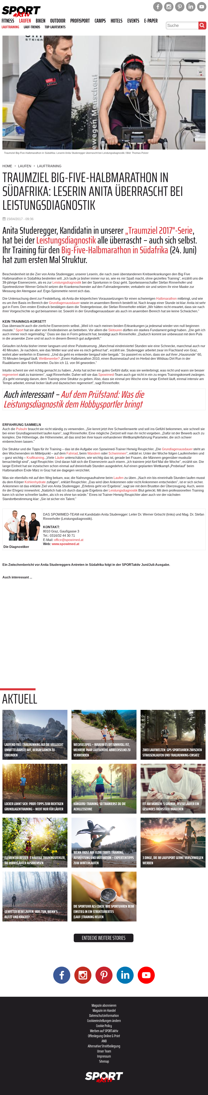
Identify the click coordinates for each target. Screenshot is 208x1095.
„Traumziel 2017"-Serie (159, 230)
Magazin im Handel (104, 1010)
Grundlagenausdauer (64, 303)
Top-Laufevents (55, 27)
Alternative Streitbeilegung (104, 1046)
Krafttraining (35, 457)
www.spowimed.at (65, 544)
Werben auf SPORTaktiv (104, 1030)
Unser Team (104, 1051)
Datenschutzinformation (104, 1015)
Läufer (59, 457)
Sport (19, 330)
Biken (40, 20)
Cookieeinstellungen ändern (104, 1020)
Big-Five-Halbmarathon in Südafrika (114, 250)
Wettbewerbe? (49, 358)
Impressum (104, 1056)
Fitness (8, 20)
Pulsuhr (21, 429)
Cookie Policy (104, 1025)
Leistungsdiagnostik (66, 240)
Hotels (116, 20)
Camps (100, 20)
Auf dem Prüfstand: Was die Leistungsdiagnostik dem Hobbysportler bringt (73, 399)
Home (7, 166)
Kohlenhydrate (35, 482)
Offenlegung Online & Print (104, 1036)
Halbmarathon (166, 298)
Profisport (80, 20)
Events (133, 20)
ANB (104, 1041)
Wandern (93, 453)
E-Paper (151, 20)
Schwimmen (117, 453)
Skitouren (115, 330)
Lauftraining (10, 27)
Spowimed (106, 374)
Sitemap (104, 1061)
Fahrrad (72, 453)
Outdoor (57, 20)
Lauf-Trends (32, 27)
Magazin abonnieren (104, 1005)
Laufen (25, 20)
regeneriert (10, 374)
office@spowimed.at (68, 540)
